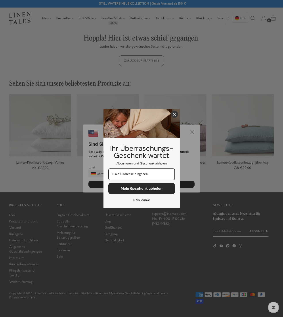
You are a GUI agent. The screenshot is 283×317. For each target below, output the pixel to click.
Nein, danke (141, 200)
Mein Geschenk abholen (142, 188)
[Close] (174, 114)
